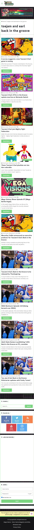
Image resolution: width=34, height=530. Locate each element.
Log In (17, 501)
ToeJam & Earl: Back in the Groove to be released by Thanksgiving (16, 273)
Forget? (30, 493)
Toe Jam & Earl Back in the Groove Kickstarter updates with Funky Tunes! (15, 379)
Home (4, 21)
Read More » (6, 71)
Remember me (6, 497)
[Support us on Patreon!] (17, 12)
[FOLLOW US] (31, 514)
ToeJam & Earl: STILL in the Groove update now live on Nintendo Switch (14, 96)
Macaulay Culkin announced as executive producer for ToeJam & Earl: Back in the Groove (16, 237)
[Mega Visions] (9, 3)
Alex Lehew (5, 57)
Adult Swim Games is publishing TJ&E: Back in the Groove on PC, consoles (15, 343)
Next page (27, 396)
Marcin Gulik (5, 93)
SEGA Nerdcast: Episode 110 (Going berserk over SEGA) (14, 307)
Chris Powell (5, 163)
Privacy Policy (17, 527)
